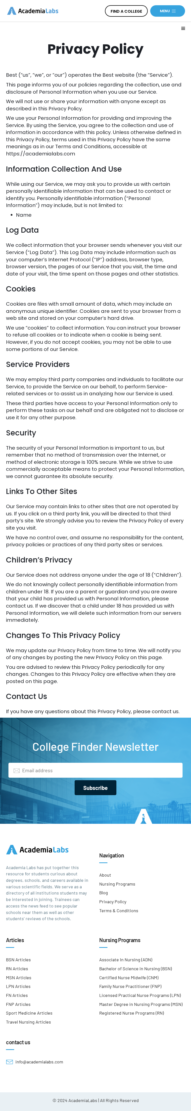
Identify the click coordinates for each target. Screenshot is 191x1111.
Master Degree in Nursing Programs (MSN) (141, 1004)
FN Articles (17, 995)
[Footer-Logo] (49, 849)
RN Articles (17, 968)
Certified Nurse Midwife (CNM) (128, 977)
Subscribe (95, 787)
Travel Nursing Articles (28, 1022)
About (105, 875)
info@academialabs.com (39, 1061)
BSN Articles (18, 959)
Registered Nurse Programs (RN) (131, 1013)
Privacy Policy (112, 901)
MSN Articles (18, 977)
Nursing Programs (117, 884)
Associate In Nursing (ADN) (125, 959)
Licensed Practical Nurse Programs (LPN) (140, 995)
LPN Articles (18, 986)
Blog (103, 892)
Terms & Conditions (118, 910)
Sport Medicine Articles (29, 1013)
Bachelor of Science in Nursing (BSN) (135, 968)
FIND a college (126, 11)
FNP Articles (18, 1004)
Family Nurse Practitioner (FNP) (130, 986)
